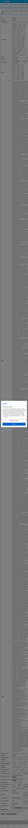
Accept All (14, 424)
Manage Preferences (14, 420)
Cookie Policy (22, 415)
